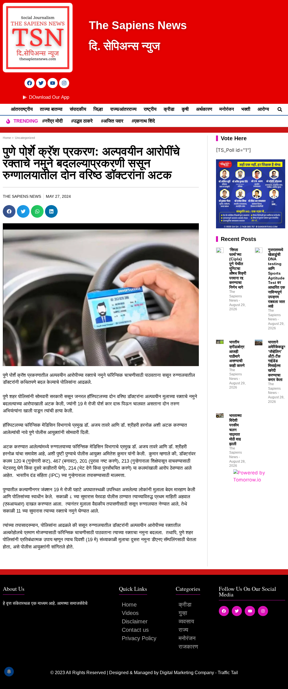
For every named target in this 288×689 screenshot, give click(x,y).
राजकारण (188, 647)
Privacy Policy (139, 638)
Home (129, 604)
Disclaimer (135, 621)
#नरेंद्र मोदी (52, 121)
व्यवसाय (186, 621)
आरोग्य (263, 109)
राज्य (183, 630)
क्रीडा (169, 109)
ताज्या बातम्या (51, 109)
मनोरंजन (226, 109)
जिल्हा (98, 109)
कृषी (185, 109)
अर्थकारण (204, 109)
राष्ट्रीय (150, 109)
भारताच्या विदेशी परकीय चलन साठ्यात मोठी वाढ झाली (235, 429)
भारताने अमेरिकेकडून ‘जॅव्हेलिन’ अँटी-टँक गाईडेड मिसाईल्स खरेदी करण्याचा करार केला (277, 361)
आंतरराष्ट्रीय (22, 109)
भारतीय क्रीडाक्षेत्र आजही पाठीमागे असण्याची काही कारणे (237, 354)
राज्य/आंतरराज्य (123, 109)
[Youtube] (53, 83)
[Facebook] (29, 83)
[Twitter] (41, 83)
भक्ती (245, 109)
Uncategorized (25, 137)
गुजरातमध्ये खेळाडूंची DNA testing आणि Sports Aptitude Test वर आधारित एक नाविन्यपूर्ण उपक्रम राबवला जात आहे (276, 278)
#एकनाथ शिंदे (143, 121)
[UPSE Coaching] (250, 226)
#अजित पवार (112, 121)
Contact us (135, 630)
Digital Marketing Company (187, 672)
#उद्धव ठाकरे (82, 121)
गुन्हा (183, 613)
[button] (280, 109)
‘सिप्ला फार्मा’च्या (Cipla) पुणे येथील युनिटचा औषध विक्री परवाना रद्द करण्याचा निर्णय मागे (237, 268)
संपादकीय (78, 109)
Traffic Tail (228, 672)
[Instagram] (64, 83)
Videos (130, 613)
